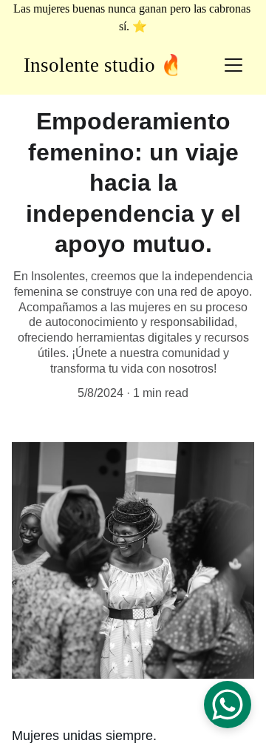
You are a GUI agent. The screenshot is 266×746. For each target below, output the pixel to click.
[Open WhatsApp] (227, 704)
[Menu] (233, 65)
